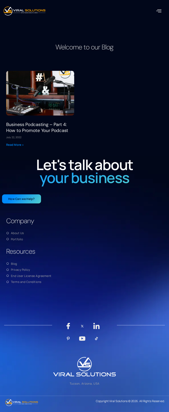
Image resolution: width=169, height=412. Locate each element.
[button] (159, 11)
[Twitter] (82, 328)
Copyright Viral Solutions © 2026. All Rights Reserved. (130, 401)
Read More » (15, 145)
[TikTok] (96, 340)
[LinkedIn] (96, 328)
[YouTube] (82, 340)
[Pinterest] (68, 340)
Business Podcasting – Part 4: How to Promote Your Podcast (37, 127)
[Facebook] (68, 328)
